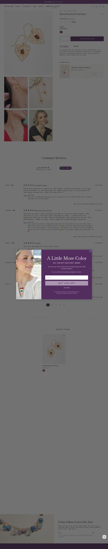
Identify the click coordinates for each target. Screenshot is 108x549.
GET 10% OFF (66, 283)
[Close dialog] (90, 251)
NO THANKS (67, 287)
